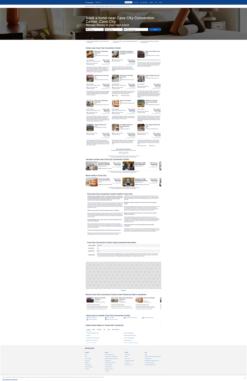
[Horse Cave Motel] (123, 110)
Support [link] (146, 354)
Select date (91, 30)
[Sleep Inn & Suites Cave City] (149, 61)
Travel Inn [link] (88, 335)
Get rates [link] (159, 59)
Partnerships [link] (87, 360)
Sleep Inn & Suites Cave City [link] (130, 335)
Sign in (160, 2)
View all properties (123, 152)
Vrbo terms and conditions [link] (129, 360)
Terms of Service (13, 379)
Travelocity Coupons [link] (108, 366)
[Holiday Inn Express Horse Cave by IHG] (149, 110)
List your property (144, 2)
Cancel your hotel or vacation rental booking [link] (153, 356)
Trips (156, 2)
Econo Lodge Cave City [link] (91, 342)
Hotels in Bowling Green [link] (129, 333)
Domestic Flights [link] (108, 360)
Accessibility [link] (127, 362)
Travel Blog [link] (107, 370)
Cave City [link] (112, 6)
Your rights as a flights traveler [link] (150, 364)
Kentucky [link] (107, 6)
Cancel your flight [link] (148, 358)
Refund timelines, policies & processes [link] (151, 360)
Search (155, 29)
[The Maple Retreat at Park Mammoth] (123, 135)
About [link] (86, 354)
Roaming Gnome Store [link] (89, 366)
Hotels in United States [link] (109, 354)
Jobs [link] (86, 356)
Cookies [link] (126, 356)
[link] (95, 318)
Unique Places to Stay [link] (109, 368)
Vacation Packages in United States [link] (111, 358)
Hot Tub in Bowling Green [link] (129, 337)
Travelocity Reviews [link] (108, 364)
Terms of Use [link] (127, 358)
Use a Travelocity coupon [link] (149, 362)
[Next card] (161, 166)
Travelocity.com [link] (88, 6)
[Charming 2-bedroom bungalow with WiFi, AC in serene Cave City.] (123, 61)
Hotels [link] (93, 6)
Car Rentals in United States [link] (110, 362)
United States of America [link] (99, 6)
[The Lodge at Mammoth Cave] (149, 135)
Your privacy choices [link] (128, 364)
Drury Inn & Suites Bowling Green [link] (131, 342)
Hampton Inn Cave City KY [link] (91, 340)
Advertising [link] (87, 368)
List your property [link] (88, 358)
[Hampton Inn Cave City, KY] (98, 86)
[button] (123, 325)
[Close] (245, 378)
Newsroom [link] (87, 362)
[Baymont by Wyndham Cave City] (98, 61)
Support (151, 2)
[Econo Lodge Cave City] (149, 86)
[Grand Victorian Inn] (98, 135)
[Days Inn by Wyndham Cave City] (98, 110)
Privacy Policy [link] (127, 354)
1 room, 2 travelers (130, 30)
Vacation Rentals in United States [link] (111, 356)
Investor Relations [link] (88, 364)
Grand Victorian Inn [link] (128, 340)
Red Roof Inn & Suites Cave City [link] (93, 337)
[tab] (88, 329)
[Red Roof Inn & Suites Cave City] (123, 86)
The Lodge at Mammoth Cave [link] (92, 333)
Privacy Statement (6, 379)
